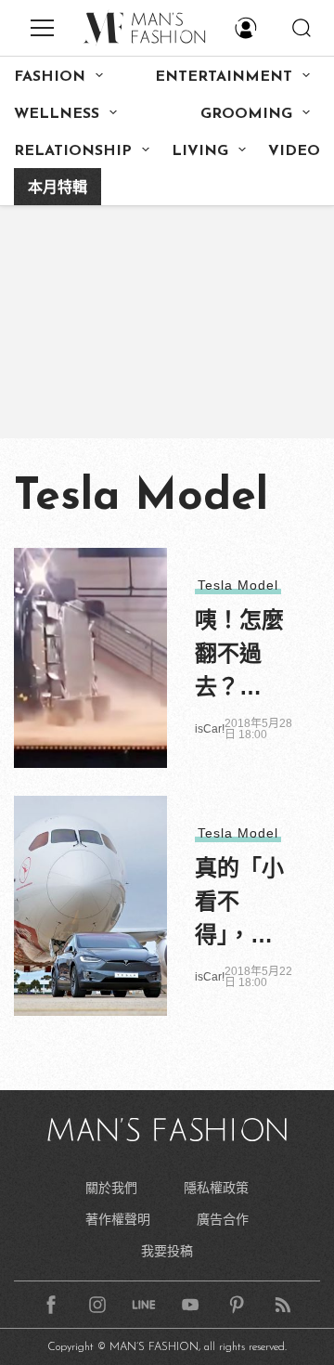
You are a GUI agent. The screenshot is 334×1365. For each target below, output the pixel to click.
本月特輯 (57, 188)
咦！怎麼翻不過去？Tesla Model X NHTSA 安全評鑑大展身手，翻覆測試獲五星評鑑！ (239, 655)
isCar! (210, 728)
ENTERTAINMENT (223, 77)
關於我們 (111, 1187)
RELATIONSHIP (73, 151)
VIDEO (294, 151)
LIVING (200, 151)
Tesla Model (238, 585)
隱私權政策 (216, 1187)
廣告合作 (223, 1219)
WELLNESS (56, 114)
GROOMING (246, 114)
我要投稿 (167, 1250)
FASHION (49, 77)
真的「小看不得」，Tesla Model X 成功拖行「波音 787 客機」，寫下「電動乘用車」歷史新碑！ (239, 903)
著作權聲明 (117, 1219)
